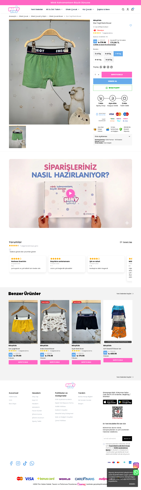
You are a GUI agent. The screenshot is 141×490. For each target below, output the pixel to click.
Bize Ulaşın (12, 404)
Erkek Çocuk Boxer (56, 16)
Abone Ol (127, 439)
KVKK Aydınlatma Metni (63, 399)
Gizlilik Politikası (60, 406)
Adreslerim (36, 407)
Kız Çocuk (87, 9)
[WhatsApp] (136, 473)
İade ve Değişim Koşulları (64, 417)
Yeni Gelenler (37, 9)
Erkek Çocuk (71, 9)
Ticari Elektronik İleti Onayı (119, 446)
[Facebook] (11, 463)
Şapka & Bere (103, 9)
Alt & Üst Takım (53, 9)
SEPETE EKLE (117, 74)
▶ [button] (70, 193)
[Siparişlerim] (127, 9)
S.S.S (10, 400)
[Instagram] (18, 463)
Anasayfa (12, 16)
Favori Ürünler (37, 411)
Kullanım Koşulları (61, 410)
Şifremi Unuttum (38, 418)
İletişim (80, 404)
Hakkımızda (13, 397)
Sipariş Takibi (36, 421)
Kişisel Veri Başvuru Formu (64, 403)
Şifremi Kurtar (37, 414)
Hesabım (35, 404)
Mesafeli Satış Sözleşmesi (64, 413)
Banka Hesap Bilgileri (85, 397)
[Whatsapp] (32, 463)
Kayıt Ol (35, 400)
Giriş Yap (35, 397)
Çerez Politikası (60, 421)
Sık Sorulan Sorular (84, 400)
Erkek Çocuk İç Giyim (38, 16)
